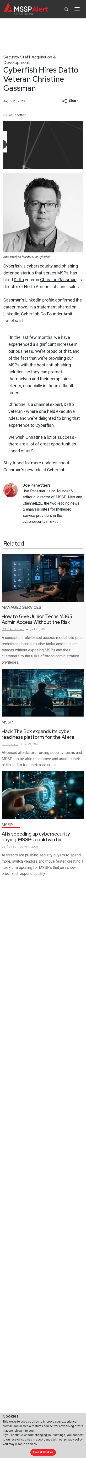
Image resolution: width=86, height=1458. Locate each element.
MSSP (7, 722)
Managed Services (21, 607)
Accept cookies (43, 1452)
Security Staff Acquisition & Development (29, 59)
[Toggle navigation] (77, 9)
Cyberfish (12, 265)
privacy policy (73, 1439)
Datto (19, 279)
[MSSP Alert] (25, 9)
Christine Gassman (58, 279)
